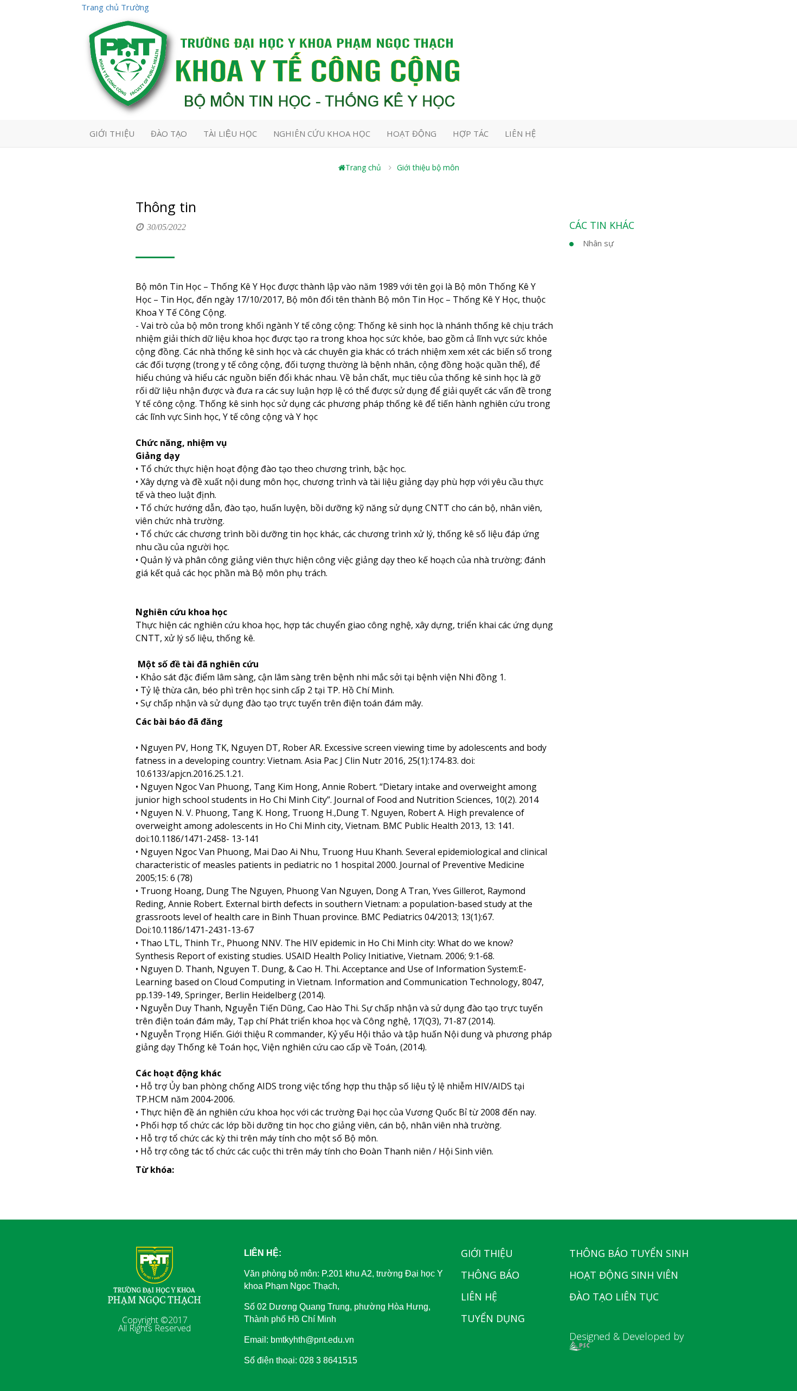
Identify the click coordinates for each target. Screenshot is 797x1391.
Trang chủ (363, 167)
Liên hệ (479, 1296)
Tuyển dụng (493, 1318)
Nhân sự (598, 243)
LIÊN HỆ (520, 133)
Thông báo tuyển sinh (629, 1253)
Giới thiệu (487, 1253)
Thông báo (490, 1274)
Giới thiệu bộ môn (428, 167)
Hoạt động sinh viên (623, 1274)
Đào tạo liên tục (614, 1296)
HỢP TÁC (471, 133)
